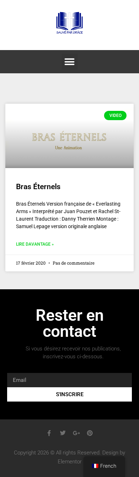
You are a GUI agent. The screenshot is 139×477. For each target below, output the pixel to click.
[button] (70, 62)
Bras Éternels (38, 186)
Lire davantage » (35, 244)
